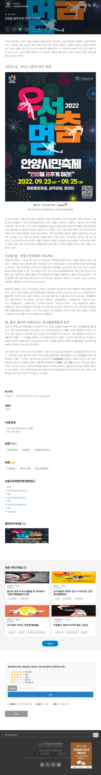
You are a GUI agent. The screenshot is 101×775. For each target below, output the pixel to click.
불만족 (27, 679)
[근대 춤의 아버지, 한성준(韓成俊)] (27, 611)
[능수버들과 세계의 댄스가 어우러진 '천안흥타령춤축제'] (74, 577)
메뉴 (94, 5)
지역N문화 (9, 5)
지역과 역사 (20, 5)
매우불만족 (29, 682)
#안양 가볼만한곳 (41, 468)
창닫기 (88, 767)
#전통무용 (59, 632)
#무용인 (21, 632)
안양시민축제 (12, 449)
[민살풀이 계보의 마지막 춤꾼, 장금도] (74, 611)
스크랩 (7, 29)
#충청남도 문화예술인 (36, 632)
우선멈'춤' (26, 449)
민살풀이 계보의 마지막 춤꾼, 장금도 (71, 625)
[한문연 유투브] (58, 766)
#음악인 (12, 632)
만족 (26, 674)
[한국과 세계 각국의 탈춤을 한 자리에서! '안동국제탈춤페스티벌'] (27, 577)
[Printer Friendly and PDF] (20, 31)
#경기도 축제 (25, 468)
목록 (16, 713)
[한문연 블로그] (53, 766)
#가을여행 (12, 598)
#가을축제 (11, 468)
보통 (26, 677)
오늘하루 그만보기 (77, 767)
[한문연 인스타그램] (42, 766)
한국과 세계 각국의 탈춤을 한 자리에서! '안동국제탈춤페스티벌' (26, 593)
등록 (50, 694)
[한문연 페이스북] (47, 766)
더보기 (50, 643)
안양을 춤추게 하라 (42, 449)
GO (96, 735)
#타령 (57, 598)
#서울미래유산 (72, 632)
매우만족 (28, 671)
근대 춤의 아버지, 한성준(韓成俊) (23, 625)
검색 (89, 5)
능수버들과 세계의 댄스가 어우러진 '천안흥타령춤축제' (73, 593)
